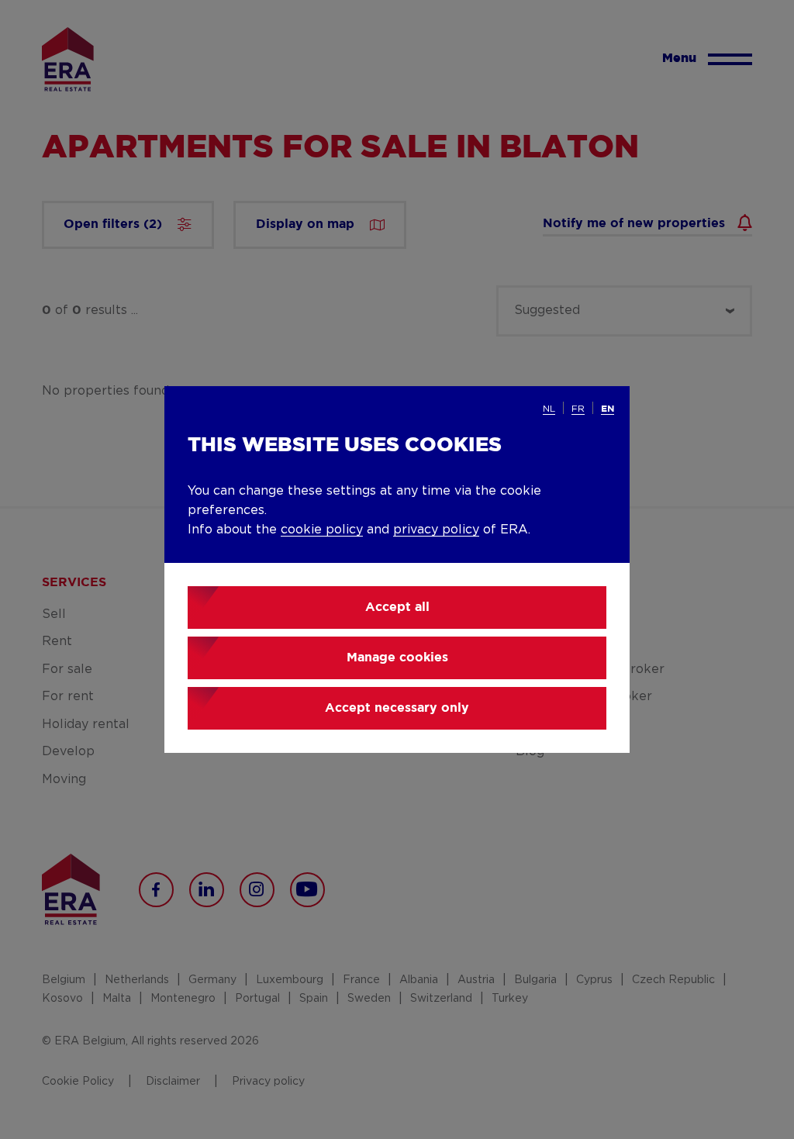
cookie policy (322, 529)
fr (578, 408)
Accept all (397, 607)
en (607, 409)
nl (549, 408)
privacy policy (436, 529)
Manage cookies (397, 658)
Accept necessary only (397, 708)
